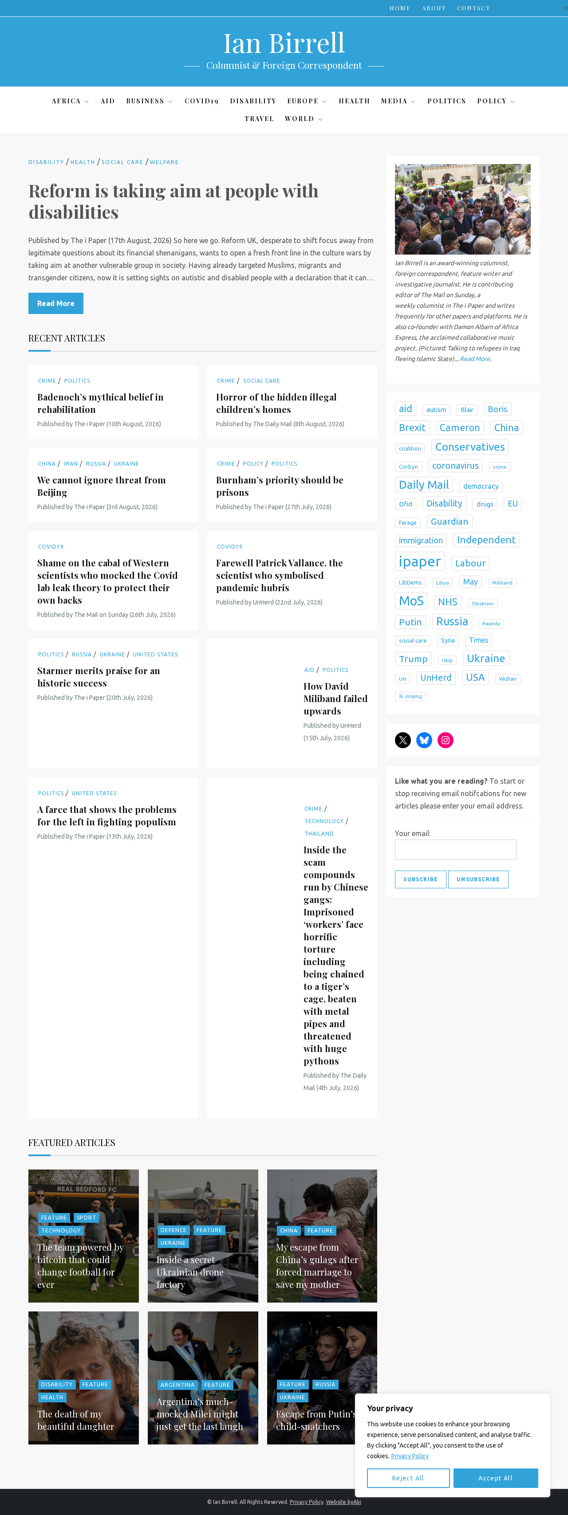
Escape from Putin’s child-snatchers (316, 1420)
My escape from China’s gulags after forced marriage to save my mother (317, 1265)
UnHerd (436, 678)
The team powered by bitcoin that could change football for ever (80, 1265)
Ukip (447, 660)
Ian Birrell (284, 41)
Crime (47, 381)
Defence (174, 1230)
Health (355, 101)
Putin (410, 621)
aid (405, 408)
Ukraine (126, 464)
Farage (408, 522)
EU (513, 503)
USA (475, 677)
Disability (253, 101)
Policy (492, 101)
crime (500, 467)
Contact (473, 8)
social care (413, 640)
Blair (467, 409)
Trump (413, 658)
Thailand (319, 833)
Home (400, 8)
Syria (448, 640)
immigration (421, 540)
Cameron (460, 427)
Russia (96, 464)
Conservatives (470, 446)
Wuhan (508, 679)
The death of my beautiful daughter (75, 1420)
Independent (486, 539)
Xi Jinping (410, 696)
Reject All (408, 1478)
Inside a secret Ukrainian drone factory (190, 1271)
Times (478, 640)
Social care (123, 162)
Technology (324, 821)
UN (402, 679)
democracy (481, 486)
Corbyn (408, 466)
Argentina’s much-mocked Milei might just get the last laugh (200, 1413)
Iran (71, 464)
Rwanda (491, 623)
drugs (485, 504)
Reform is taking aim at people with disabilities (173, 200)
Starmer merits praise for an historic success (98, 676)
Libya (442, 582)
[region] (452, 1445)
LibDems (410, 582)
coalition (410, 448)
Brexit (412, 426)
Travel (259, 118)
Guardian (450, 521)
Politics (446, 101)
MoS (411, 600)
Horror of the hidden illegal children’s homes (276, 403)
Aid (108, 101)
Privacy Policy (410, 1456)
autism (436, 409)
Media (394, 101)
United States (155, 654)
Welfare (164, 162)
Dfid (405, 504)
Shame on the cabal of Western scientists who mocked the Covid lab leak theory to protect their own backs (107, 581)
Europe (303, 101)
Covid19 (202, 101)
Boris (498, 409)
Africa (66, 101)
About (434, 8)
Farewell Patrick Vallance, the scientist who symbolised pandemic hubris (279, 575)
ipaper (420, 561)
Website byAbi (343, 1502)
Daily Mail (424, 484)
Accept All (495, 1478)
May (470, 581)
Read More (56, 303)
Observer (483, 603)
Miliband (502, 582)
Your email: (412, 833)
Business (145, 101)
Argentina (178, 1385)
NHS (448, 601)
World (300, 118)
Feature (54, 1218)
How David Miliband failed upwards (336, 698)
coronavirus (455, 465)
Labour (470, 563)
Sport (86, 1218)
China (47, 464)
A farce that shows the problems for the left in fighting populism (107, 815)
